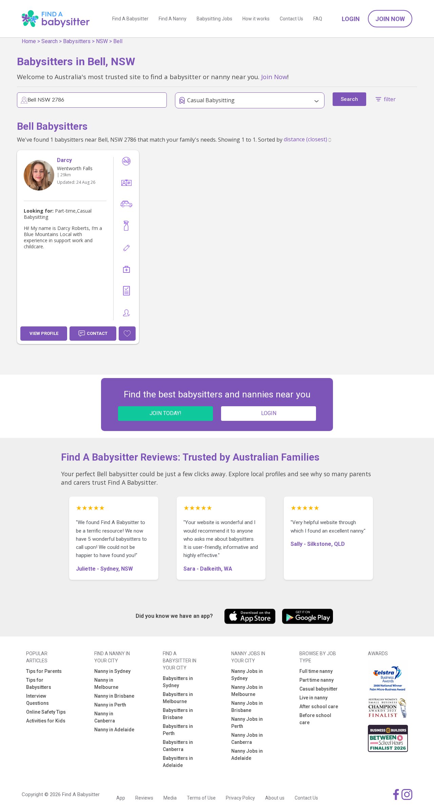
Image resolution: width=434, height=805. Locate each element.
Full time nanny (316, 671)
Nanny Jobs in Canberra (247, 738)
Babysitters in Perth (178, 729)
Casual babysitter (318, 689)
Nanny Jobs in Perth (247, 722)
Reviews (144, 798)
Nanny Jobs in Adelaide (247, 754)
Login (351, 18)
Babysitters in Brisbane (178, 714)
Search (49, 41)
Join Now (390, 18)
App (120, 798)
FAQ (317, 18)
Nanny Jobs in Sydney (247, 674)
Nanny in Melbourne (106, 683)
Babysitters (77, 41)
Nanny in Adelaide (114, 729)
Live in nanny (313, 697)
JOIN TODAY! (165, 413)
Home (29, 41)
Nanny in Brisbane (114, 696)
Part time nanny (316, 680)
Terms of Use (201, 798)
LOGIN (268, 413)
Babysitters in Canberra (178, 745)
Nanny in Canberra (104, 717)
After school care (318, 706)
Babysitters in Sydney (178, 682)
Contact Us (291, 18)
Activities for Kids (45, 720)
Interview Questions (37, 699)
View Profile (43, 333)
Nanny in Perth (110, 705)
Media (170, 798)
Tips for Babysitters (38, 683)
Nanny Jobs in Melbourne (247, 690)
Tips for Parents (44, 671)
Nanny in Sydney (112, 671)
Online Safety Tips (46, 712)
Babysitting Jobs (214, 18)
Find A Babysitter (130, 18)
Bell (117, 41)
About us (274, 798)
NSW (102, 41)
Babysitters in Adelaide (178, 761)
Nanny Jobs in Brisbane (247, 706)
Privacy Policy (240, 798)
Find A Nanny (172, 18)
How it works (256, 18)
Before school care (315, 719)
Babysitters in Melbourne (178, 698)
